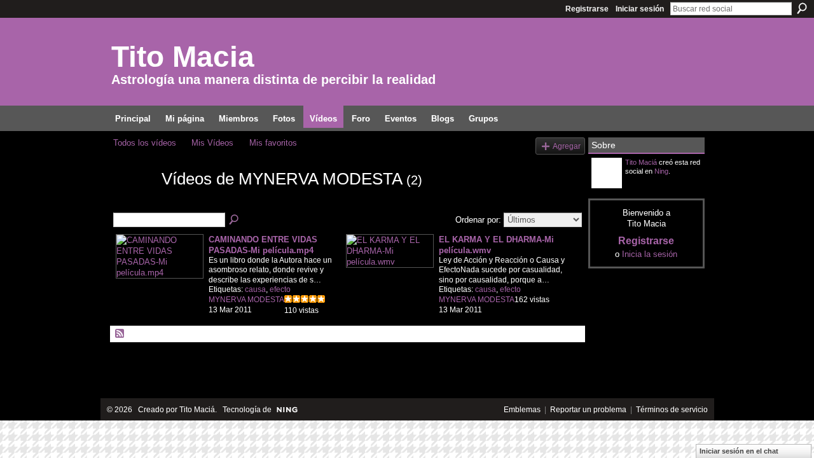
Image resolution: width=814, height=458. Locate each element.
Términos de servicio (672, 409)
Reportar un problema (588, 409)
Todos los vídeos (144, 143)
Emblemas (522, 409)
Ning (661, 171)
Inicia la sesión (649, 254)
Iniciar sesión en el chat (739, 451)
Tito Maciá (641, 162)
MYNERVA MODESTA (246, 299)
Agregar (567, 146)
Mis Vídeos (212, 143)
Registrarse (587, 8)
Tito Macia (182, 56)
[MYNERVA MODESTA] (133, 201)
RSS (120, 334)
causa (255, 289)
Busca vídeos (234, 220)
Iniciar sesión (640, 8)
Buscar (802, 8)
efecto (280, 289)
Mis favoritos (273, 143)
